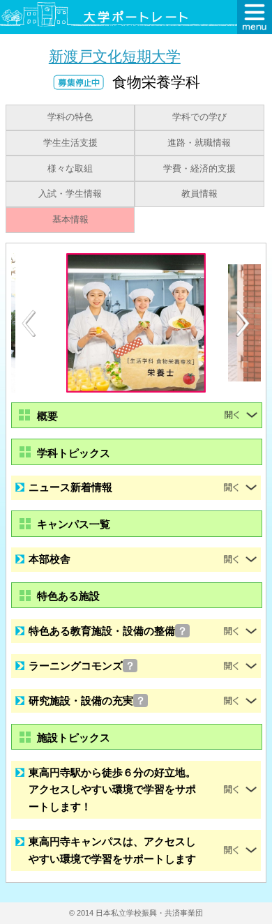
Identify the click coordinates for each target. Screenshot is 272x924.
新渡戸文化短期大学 (115, 56)
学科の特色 (70, 117)
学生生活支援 (70, 143)
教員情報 (199, 194)
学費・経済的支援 (199, 169)
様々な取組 (70, 169)
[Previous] (28, 323)
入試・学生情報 (70, 194)
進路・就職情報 (199, 143)
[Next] (243, 323)
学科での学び (199, 117)
